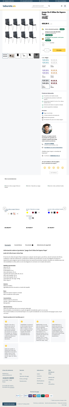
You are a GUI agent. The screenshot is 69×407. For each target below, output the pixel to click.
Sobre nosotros (39, 375)
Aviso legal (64, 405)
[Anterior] (4, 208)
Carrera (39, 378)
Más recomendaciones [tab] (10, 179)
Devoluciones (23, 381)
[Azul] (49, 212)
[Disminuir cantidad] (43, 50)
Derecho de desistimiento (51, 403)
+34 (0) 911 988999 (49, 143)
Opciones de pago (24, 376)
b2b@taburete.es (55, 155)
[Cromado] (30, 218)
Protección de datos (62, 403)
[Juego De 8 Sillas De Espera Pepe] (21, 31)
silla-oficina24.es (51, 383)
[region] (34, 208)
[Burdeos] (33, 212)
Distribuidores (40, 381)
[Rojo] (57, 212)
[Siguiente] (64, 208)
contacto (12, 387)
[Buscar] (49, 6)
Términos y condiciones (38, 403)
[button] (43, 45)
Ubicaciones (40, 383)
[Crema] (8, 214)
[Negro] (36, 212)
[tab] (8, 245)
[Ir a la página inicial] (9, 6)
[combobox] (40, 6)
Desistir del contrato (9, 404)
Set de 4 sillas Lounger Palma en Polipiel (12, 210)
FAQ (21, 374)
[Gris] (11, 214)
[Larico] (45, 17)
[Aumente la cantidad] (50, 50)
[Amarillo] (27, 212)
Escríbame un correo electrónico (53, 147)
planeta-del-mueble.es (51, 378)
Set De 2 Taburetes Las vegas (32, 209)
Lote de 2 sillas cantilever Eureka (55, 209)
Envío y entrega (23, 378)
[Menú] (61, 6)
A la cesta (59, 50)
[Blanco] (6, 214)
